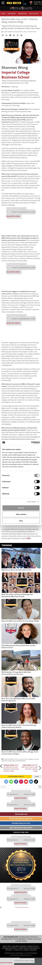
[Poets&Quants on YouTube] (26, 782)
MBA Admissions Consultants (21, 828)
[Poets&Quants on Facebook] (16, 782)
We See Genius (21, 941)
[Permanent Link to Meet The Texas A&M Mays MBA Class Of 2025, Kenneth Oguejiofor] (21, 687)
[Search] (40, 786)
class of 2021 (23, 759)
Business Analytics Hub (21, 823)
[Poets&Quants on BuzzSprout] (11, 782)
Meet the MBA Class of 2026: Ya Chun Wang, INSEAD (20, 621)
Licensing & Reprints (9, 948)
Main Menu (12, 13)
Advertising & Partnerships (29, 948)
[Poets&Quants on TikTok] (36, 782)
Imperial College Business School (15, 75)
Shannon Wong (21, 761)
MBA (14, 761)
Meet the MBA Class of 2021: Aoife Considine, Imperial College (30, 768)
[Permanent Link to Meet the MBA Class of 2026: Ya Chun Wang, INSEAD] (21, 609)
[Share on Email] (10, 35)
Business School (13, 759)
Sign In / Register (30, 950)
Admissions (22, 13)
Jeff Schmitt (9, 31)
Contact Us (18, 950)
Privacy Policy (33, 946)
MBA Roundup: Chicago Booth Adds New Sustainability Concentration (16, 673)
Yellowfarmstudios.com (26, 955)
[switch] (37, 481)
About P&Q (7, 946)
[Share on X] (6, 35)
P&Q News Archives (19, 946)
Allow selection (21, 514)
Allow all (21, 508)
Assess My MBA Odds (21, 832)
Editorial (8, 950)
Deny (21, 521)
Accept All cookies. (13, 216)
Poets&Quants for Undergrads (13, 939)
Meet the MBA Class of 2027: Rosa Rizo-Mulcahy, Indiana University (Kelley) (19, 726)
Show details (31, 501)
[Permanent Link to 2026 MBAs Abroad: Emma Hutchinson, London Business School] (21, 633)
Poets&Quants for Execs (28, 937)
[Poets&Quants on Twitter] (6, 782)
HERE (28, 538)
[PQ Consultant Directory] (21, 913)
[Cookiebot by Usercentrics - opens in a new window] (31, 442)
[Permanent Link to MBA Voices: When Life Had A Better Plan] (21, 558)
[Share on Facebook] (2, 35)
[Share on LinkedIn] (14, 35)
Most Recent (34, 13)
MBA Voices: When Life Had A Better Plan (16, 570)
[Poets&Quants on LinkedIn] (31, 782)
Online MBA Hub (21, 814)
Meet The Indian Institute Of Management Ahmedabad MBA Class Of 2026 (17, 595)
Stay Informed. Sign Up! (15, 776)
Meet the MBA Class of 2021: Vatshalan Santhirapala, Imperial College (11, 768)
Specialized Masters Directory (21, 819)
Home (3, 13)
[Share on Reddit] (21, 35)
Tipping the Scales (34, 939)
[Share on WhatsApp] (17, 35)
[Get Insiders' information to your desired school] (21, 865)
